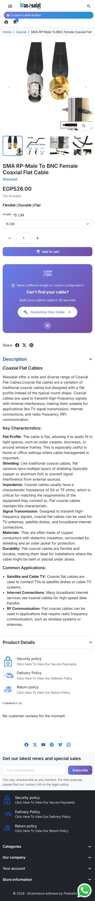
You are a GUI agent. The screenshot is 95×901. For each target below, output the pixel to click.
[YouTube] (43, 744)
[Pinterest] (51, 744)
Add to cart (47, 251)
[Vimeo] (60, 744)
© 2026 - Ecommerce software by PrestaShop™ (47, 893)
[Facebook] (26, 744)
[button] (88, 6)
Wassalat (10, 179)
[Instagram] (68, 744)
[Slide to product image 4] (83, 146)
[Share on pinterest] (31, 345)
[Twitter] (35, 744)
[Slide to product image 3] (59, 146)
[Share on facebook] (17, 345)
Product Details (19, 642)
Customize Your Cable (47, 312)
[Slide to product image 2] (36, 146)
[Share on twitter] (24, 345)
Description (15, 359)
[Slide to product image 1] (13, 146)
